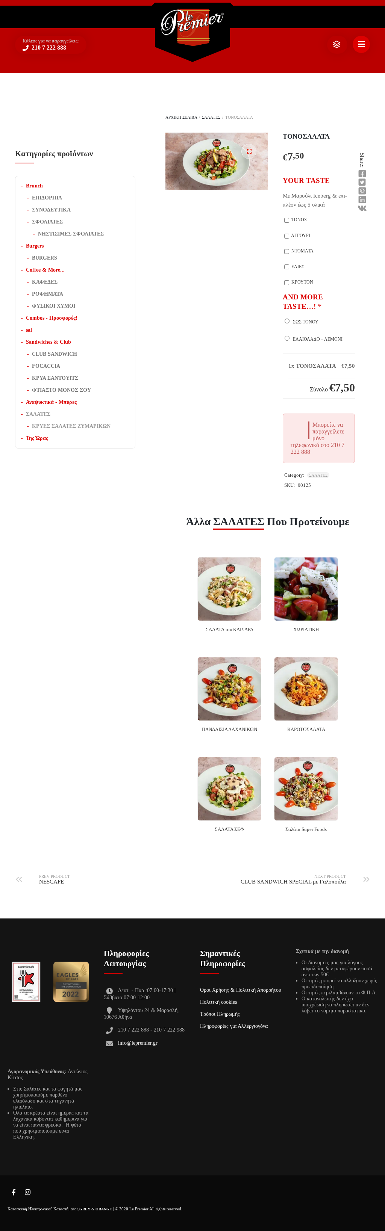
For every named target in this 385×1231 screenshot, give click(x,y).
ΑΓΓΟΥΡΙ (300, 235)
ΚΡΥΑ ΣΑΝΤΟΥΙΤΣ (55, 378)
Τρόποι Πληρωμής (220, 1014)
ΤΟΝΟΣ (298, 219)
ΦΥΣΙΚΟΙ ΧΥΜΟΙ (53, 306)
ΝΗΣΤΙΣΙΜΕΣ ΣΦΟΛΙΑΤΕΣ (71, 234)
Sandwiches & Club (48, 342)
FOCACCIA (46, 366)
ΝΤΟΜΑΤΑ (302, 251)
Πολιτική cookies (218, 1002)
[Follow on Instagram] (27, 1193)
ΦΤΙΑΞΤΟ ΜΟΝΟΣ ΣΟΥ (61, 390)
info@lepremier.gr (138, 1043)
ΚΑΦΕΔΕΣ (45, 282)
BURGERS (44, 258)
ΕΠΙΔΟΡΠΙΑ (47, 198)
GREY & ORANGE (95, 1209)
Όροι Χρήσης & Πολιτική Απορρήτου (240, 990)
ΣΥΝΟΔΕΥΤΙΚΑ (51, 210)
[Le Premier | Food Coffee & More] (192, 27)
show (336, 44)
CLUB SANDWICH (54, 354)
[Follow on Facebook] (14, 1193)
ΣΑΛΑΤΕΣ (211, 117)
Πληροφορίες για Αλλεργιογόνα (234, 1026)
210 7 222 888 (48, 47)
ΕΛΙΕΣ (297, 266)
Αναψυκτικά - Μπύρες (51, 402)
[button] (248, 151)
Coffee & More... (45, 270)
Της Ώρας (37, 438)
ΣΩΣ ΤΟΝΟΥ (304, 322)
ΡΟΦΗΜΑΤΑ (47, 294)
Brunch (34, 186)
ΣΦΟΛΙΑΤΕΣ (47, 222)
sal (29, 330)
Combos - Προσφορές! (51, 318)
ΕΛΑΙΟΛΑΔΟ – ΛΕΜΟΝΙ (317, 339)
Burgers (35, 246)
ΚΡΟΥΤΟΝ (301, 282)
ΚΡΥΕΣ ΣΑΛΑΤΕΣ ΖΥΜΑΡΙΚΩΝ (71, 426)
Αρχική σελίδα (181, 117)
